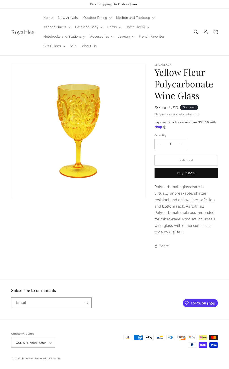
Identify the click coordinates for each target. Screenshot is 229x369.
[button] (97, 17)
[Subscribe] (86, 302)
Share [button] (164, 246)
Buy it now (186, 173)
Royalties (28, 358)
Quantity (161, 135)
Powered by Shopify (48, 358)
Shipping (161, 114)
